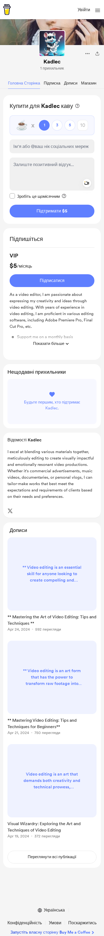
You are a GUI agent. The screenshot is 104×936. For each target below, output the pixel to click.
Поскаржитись (82, 922)
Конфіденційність (24, 922)
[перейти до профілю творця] (52, 43)
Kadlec (52, 61)
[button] (97, 10)
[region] (52, 159)
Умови (55, 922)
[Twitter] (10, 511)
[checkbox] (35, 196)
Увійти (84, 9)
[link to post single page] (52, 585)
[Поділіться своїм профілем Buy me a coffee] (97, 53)
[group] (52, 300)
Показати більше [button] (48, 343)
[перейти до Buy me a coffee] (7, 9)
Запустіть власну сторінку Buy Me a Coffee (50, 932)
